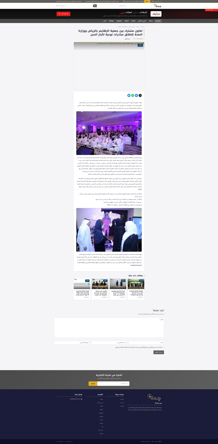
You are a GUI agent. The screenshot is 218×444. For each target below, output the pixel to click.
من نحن (122, 403)
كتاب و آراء (100, 430)
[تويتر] (140, 95)
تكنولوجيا (119, 21)
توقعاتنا (111, 21)
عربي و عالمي (142, 21)
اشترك (93, 383)
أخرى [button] (104, 21)
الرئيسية (157, 21)
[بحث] (95, 5)
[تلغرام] (128, 95)
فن (102, 427)
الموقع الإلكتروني (84, 343)
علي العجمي (127, 39)
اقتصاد (133, 21)
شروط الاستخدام (59, 441)
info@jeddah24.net (75, 399)
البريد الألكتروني (121, 343)
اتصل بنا (122, 406)
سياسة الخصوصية (69, 441)
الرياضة (126, 21)
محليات (151, 21)
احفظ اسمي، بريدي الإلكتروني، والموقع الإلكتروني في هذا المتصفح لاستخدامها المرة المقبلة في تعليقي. (138, 347)
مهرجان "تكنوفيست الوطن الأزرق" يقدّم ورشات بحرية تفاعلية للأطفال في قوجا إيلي (108, 1)
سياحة (101, 420)
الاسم (161, 343)
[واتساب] (132, 95)
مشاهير (101, 434)
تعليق (161, 320)
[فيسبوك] (136, 95)
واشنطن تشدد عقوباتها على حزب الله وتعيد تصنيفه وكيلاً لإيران (74, 1)
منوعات (101, 423)
